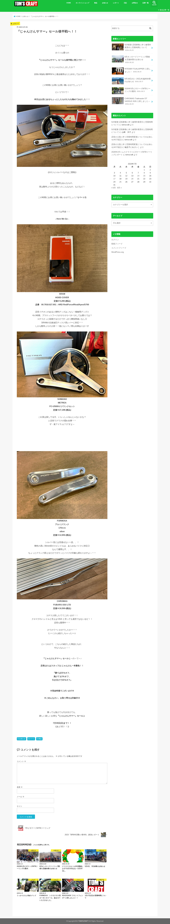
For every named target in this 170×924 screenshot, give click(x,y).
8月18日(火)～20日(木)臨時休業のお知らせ (138, 80)
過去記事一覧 (164, 10)
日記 (125, 3)
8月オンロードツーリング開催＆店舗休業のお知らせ (137, 59)
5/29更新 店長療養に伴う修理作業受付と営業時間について (138, 47)
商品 (95, 3)
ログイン (115, 240)
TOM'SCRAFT (83, 921)
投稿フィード (117, 244)
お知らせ (105, 3)
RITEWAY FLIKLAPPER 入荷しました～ (138, 70)
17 (114, 179)
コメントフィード (118, 248)
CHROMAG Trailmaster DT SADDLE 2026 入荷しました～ (137, 101)
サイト (19, 806)
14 (138, 176)
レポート (116, 3)
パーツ (32, 739)
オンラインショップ (82, 3)
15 (144, 176)
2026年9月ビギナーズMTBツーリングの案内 (137, 90)
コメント (21, 761)
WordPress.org (117, 252)
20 (132, 179)
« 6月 (113, 188)
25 (120, 182)
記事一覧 (146, 3)
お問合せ (135, 3)
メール (20, 797)
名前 (20, 787)
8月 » (119, 188)
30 (150, 182)
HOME (68, 3)
